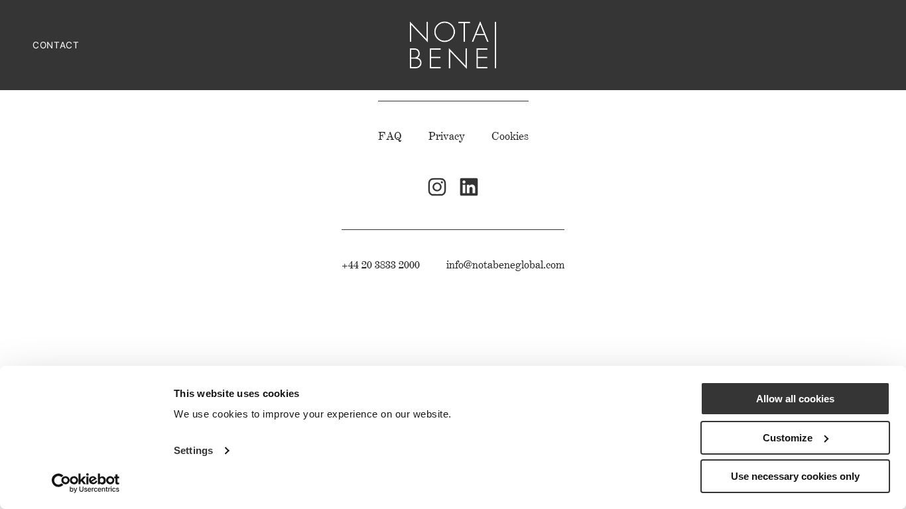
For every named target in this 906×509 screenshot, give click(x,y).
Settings (193, 450)
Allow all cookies (795, 398)
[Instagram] (437, 187)
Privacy (446, 136)
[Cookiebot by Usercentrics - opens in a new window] (86, 483)
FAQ (390, 136)
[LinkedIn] (469, 187)
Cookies (510, 136)
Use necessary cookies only (795, 476)
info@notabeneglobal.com (505, 264)
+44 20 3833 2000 (381, 264)
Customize (787, 437)
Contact (56, 45)
